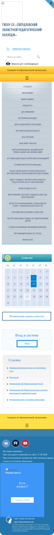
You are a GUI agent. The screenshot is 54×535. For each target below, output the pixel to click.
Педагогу (28, 106)
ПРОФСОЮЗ (27, 240)
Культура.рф (14, 377)
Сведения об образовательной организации (27, 70)
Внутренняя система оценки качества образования (27, 196)
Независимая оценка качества (26, 316)
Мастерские (28, 137)
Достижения (27, 112)
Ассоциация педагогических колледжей (28, 158)
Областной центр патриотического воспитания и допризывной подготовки (27, 172)
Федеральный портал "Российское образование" (27, 400)
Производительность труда (28, 233)
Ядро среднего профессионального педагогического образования (28, 181)
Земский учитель (27, 143)
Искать (38, 57)
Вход (27, 343)
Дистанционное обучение (27, 125)
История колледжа (27, 118)
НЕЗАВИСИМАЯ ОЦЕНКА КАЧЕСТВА (28, 212)
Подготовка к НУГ (28, 188)
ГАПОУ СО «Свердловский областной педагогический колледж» (22, 30)
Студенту (27, 87)
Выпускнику (27, 99)
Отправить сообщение (22, 500)
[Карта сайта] (8, 49)
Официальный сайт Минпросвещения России (26, 384)
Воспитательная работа (28, 131)
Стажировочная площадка (28, 165)
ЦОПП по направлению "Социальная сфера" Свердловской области (27, 204)
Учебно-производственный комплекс (28, 227)
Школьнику (28, 93)
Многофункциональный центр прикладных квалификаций (27, 151)
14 (34, 284)
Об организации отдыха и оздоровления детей (27, 219)
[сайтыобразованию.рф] (49, 4)
